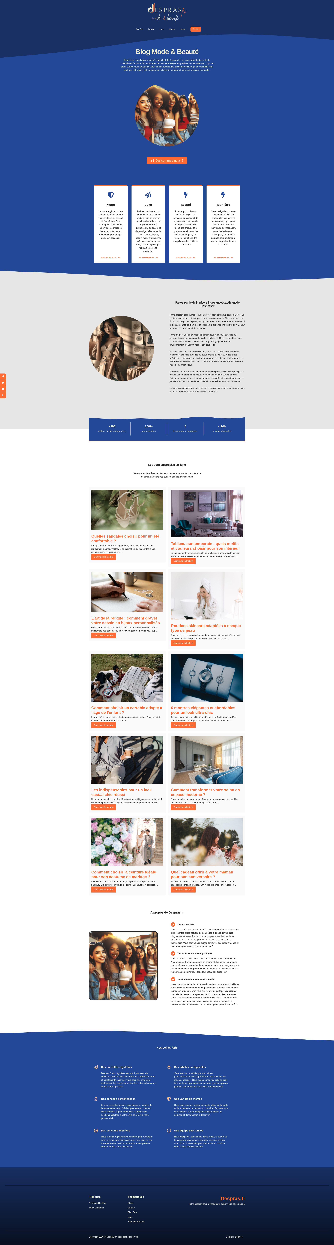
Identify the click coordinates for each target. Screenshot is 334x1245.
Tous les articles (136, 1221)
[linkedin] (3, 395)
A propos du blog (97, 1203)
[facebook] (3, 377)
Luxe (162, 29)
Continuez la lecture (103, 557)
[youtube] (3, 389)
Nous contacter (96, 1208)
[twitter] (3, 383)
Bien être (139, 29)
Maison (172, 29)
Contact (195, 29)
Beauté (151, 29)
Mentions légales (234, 1237)
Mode (182, 29)
